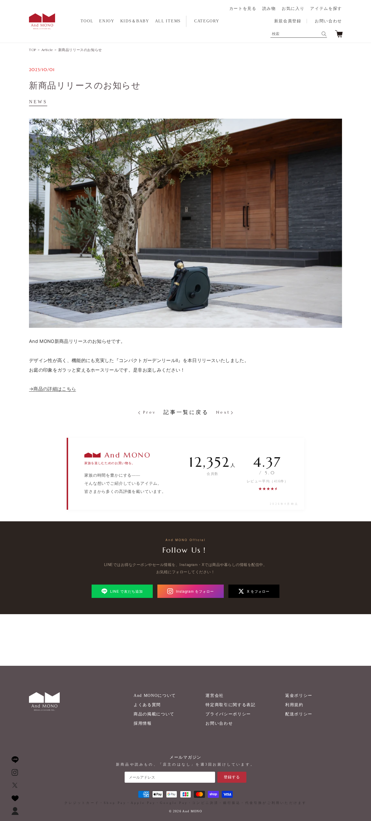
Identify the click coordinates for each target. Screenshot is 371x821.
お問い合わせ (328, 21)
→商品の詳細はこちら (52, 389)
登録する (232, 777)
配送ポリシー (298, 714)
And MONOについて (155, 695)
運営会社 (214, 695)
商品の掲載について (154, 714)
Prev (148, 412)
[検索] (324, 34)
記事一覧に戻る (185, 412)
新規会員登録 (287, 21)
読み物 (269, 8)
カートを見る (243, 8)
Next (223, 412)
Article (47, 50)
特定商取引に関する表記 (230, 705)
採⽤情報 (143, 723)
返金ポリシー (298, 695)
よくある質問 (147, 705)
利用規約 (294, 705)
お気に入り (293, 8)
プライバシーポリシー (228, 714)
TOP (32, 50)
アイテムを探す (326, 8)
